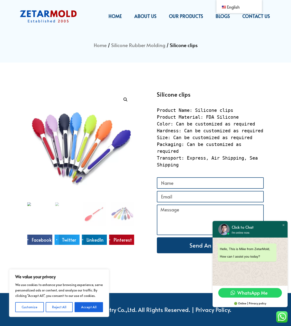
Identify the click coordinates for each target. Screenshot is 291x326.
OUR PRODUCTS (186, 16)
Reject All (59, 307)
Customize (29, 307)
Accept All (89, 307)
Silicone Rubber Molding (138, 45)
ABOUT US (145, 16)
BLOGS (223, 16)
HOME (115, 16)
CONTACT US (256, 16)
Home (100, 45)
